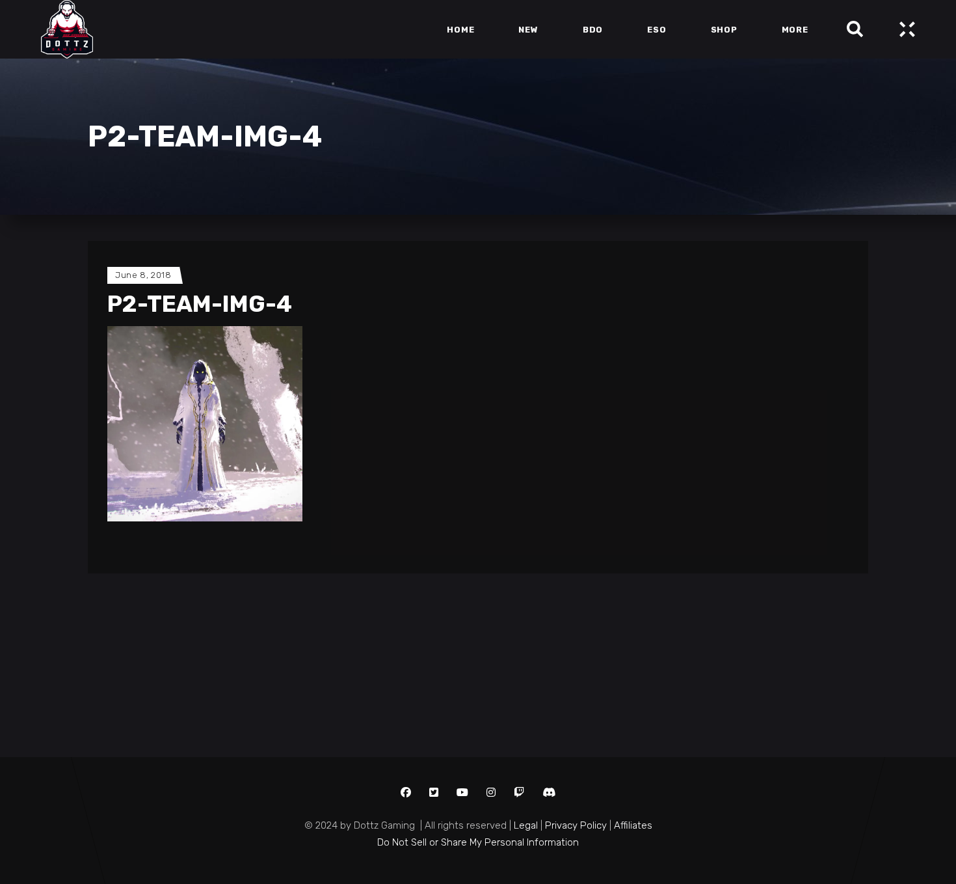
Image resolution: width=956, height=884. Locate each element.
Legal (526, 825)
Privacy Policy (576, 825)
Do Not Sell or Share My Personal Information (478, 842)
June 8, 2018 (143, 275)
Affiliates (633, 825)
